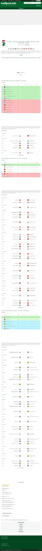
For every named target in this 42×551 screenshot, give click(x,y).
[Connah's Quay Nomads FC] (22, 48)
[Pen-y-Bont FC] (31, 48)
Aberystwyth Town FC (9, 111)
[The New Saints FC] (33, 48)
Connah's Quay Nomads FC (9, 102)
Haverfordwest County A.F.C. (10, 91)
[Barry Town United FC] (13, 48)
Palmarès (21, 529)
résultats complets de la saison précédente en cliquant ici (19, 519)
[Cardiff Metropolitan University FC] (20, 48)
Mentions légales (5, 538)
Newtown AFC (8, 107)
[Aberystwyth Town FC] (9, 48)
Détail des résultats (21, 155)
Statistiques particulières (6, 513)
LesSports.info (5, 3)
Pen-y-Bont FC (31, 145)
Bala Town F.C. (8, 98)
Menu (21, 8)
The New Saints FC (8, 89)
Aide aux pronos (4, 0)
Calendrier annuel (11, 0)
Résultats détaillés (21, 522)
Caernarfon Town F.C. (9, 93)
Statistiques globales (6, 484)
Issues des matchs (5, 515)
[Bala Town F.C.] (11, 48)
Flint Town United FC (9, 109)
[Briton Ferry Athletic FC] (15, 48)
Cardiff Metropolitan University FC (10, 96)
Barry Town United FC (9, 100)
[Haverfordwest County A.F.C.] (27, 48)
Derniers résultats (18, 0)
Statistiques (21, 526)
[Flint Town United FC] (24, 48)
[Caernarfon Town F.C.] (18, 48)
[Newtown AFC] (29, 48)
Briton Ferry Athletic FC (32, 135)
